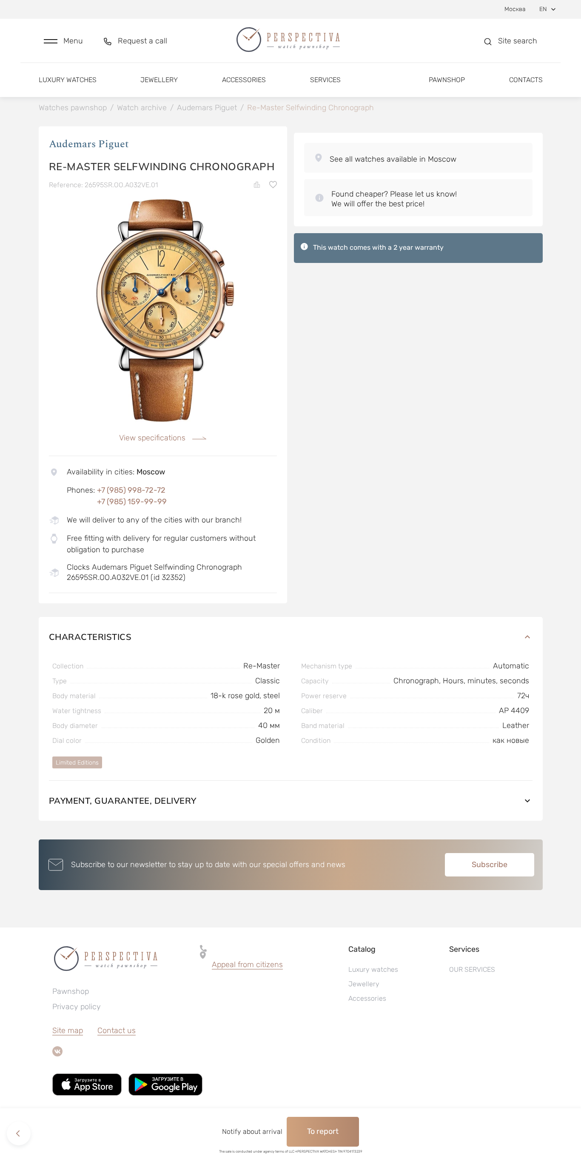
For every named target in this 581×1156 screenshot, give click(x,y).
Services (325, 80)
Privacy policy (76, 1006)
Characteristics (90, 636)
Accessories (244, 80)
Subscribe (489, 864)
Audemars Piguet (89, 144)
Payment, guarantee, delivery (123, 800)
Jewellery (159, 80)
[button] (63, 41)
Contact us (116, 1030)
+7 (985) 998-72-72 (131, 490)
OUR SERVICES (472, 969)
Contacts (526, 80)
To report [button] (323, 1131)
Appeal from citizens (247, 964)
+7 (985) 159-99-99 (132, 501)
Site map (67, 1030)
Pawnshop (447, 80)
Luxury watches (68, 80)
